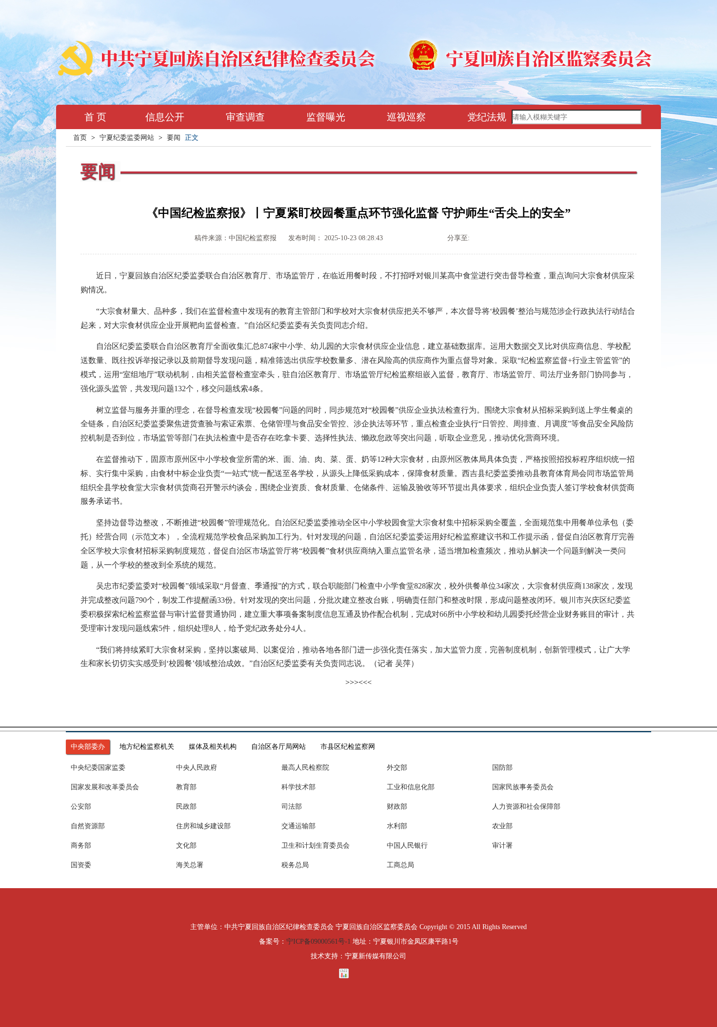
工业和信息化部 (411, 787)
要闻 (173, 137)
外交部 (397, 767)
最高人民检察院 (305, 767)
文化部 (186, 845)
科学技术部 (298, 787)
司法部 (291, 806)
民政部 (186, 806)
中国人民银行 (407, 845)
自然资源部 (88, 826)
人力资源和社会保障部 (526, 806)
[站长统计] (358, 973)
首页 (80, 137)
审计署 (502, 845)
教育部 (186, 787)
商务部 (81, 845)
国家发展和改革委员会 (105, 787)
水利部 (397, 826)
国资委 (81, 865)
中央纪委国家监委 (98, 767)
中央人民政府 (196, 767)
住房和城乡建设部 (203, 826)
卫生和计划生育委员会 (315, 845)
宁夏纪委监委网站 (127, 137)
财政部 (397, 806)
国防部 (502, 767)
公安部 (81, 806)
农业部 (502, 826)
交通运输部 (298, 826)
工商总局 (400, 865)
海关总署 (189, 865)
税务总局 (295, 865)
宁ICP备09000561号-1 (318, 941)
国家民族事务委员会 (523, 787)
